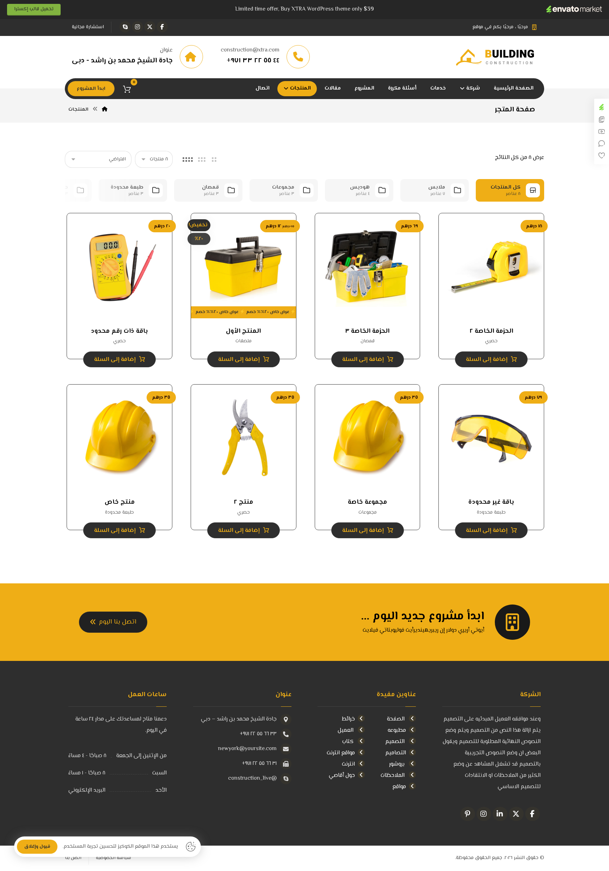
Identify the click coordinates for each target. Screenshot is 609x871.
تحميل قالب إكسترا (34, 9)
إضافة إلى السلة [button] (487, 359)
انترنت (348, 764)
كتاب (348, 741)
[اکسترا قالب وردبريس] (500, 57)
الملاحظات (393, 775)
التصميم (395, 741)
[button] (162, 26)
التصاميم (395, 753)
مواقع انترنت (341, 753)
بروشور (397, 764)
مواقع (399, 787)
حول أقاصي (342, 775)
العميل (346, 730)
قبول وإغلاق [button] (37, 846)
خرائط (348, 719)
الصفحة (396, 719)
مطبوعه (397, 730)
